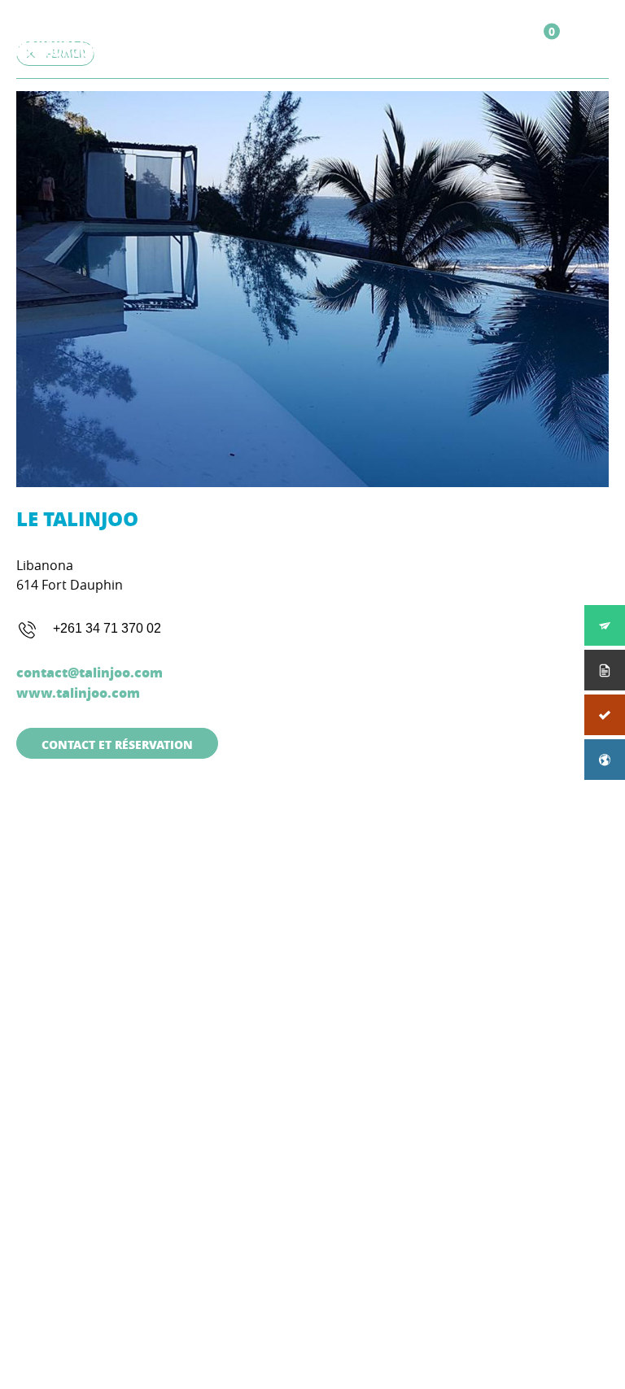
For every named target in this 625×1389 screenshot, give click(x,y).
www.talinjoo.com (78, 692)
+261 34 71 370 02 (107, 628)
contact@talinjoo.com (89, 672)
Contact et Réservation (117, 744)
